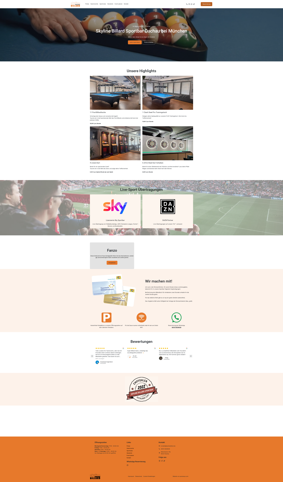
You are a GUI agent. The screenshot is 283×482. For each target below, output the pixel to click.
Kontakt (126, 4)
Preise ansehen (148, 42)
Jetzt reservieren (135, 42)
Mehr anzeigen (100, 358)
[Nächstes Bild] (191, 356)
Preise (87, 4)
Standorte (110, 4)
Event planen (118, 4)
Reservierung (206, 4)
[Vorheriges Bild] (92, 356)
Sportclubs (103, 4)
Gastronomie (94, 4)
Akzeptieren (112, 262)
